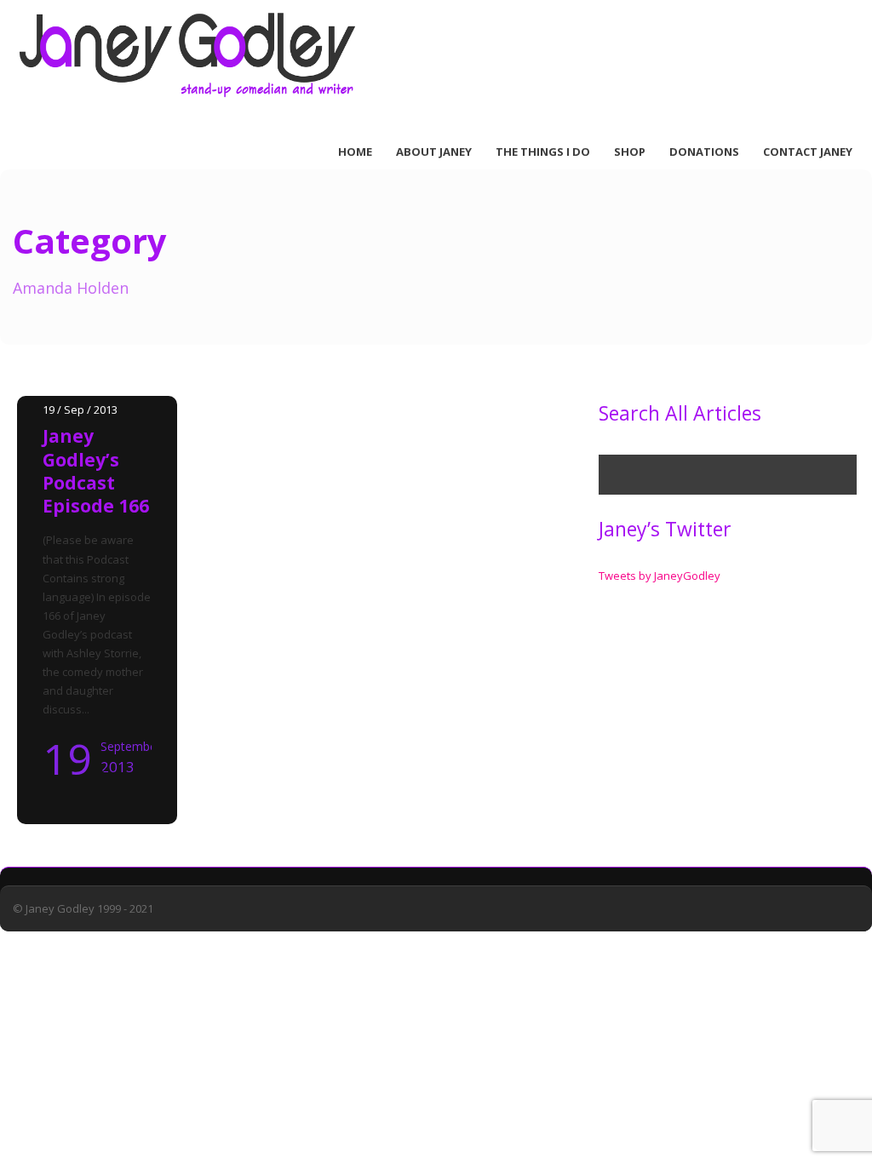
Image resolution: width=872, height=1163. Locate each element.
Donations (704, 151)
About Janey (434, 151)
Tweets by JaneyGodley (659, 575)
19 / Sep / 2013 (80, 409)
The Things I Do (543, 151)
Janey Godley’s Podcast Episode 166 (96, 471)
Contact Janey (807, 151)
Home (355, 151)
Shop (629, 151)
